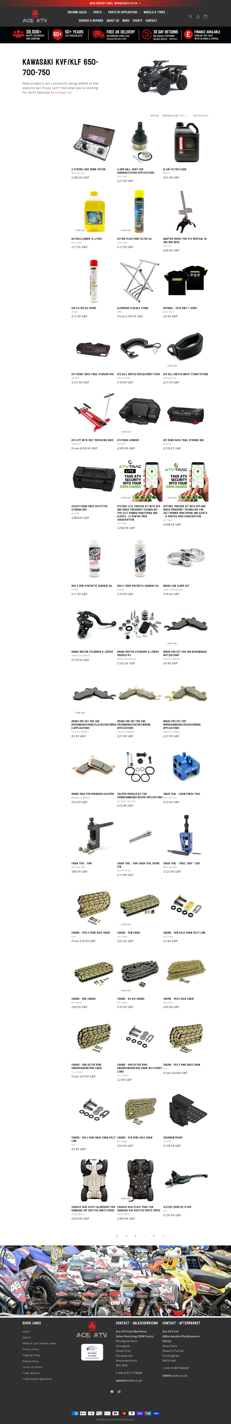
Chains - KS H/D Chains (131, 999)
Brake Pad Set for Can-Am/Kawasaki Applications (185, 653)
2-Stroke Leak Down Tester (89, 169)
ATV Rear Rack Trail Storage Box (183, 440)
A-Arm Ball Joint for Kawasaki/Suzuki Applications (135, 171)
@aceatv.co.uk (129, 1380)
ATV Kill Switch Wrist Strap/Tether (185, 374)
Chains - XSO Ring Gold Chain (134, 1137)
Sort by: (154, 115)
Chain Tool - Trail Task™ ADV (181, 863)
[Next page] (163, 1235)
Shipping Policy (31, 1355)
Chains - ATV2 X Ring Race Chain (91, 932)
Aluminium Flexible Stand (132, 308)
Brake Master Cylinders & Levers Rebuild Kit (138, 653)
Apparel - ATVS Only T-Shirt (180, 308)
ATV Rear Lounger (128, 440)
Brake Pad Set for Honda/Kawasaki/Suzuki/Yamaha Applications (182, 725)
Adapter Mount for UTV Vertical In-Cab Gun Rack (185, 240)
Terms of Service (32, 1367)
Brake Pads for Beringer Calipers (93, 794)
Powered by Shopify (124, 1419)
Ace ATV (109, 1419)
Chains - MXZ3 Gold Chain (178, 999)
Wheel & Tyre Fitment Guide (39, 1343)
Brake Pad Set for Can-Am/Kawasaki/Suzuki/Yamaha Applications (134, 725)
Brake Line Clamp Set (176, 586)
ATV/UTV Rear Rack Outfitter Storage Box (89, 508)
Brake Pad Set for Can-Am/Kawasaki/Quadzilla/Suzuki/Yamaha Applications (94, 725)
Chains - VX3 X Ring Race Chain (181, 1065)
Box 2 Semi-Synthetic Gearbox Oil (92, 586)
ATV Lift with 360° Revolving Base (92, 440)
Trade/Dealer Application (37, 1378)
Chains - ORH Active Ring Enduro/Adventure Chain (87, 1066)
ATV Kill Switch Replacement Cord (138, 374)
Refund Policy (30, 1361)
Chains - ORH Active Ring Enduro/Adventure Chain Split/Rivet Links (139, 1068)
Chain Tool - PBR (82, 863)
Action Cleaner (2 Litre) (87, 239)
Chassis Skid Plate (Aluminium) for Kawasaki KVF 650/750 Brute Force (93, 1208)
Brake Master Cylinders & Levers (92, 652)
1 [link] (117, 1235)
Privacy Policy (30, 1349)
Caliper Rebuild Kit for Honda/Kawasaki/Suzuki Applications (140, 795)
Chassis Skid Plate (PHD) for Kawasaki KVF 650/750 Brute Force (138, 1208)
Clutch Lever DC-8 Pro (177, 1207)
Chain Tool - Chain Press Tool (181, 794)
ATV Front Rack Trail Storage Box (93, 374)
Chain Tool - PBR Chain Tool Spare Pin (138, 865)
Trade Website (31, 1373)
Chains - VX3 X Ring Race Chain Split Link (94, 1139)
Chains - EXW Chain (128, 932)
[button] (190, 16)
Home (26, 1331)
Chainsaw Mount (173, 1137)
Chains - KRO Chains (84, 999)
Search (26, 1337)
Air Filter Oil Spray (84, 308)
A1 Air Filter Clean (174, 169)
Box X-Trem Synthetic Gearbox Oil (138, 586)
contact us (63, 92)
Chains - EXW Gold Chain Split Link (184, 932)
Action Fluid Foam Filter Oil (134, 239)
